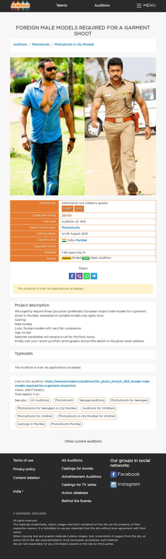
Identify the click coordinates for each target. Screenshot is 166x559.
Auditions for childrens (99, 408)
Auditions (102, 5)
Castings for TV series (79, 484)
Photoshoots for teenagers (129, 400)
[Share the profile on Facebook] (72, 276)
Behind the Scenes (76, 501)
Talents (61, 5)
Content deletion (26, 478)
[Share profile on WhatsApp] (86, 276)
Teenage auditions (92, 400)
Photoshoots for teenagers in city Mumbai (47, 408)
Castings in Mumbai (31, 424)
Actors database (75, 493)
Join (79, 208)
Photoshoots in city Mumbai (74, 44)
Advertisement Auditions (81, 476)
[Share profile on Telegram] (94, 276)
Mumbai (81, 240)
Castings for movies (77, 468)
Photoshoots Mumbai (66, 424)
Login (68, 208)
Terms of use (23, 460)
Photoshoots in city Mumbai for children (87, 416)
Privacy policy (24, 469)
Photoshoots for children (35, 416)
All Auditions (40, 400)
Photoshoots (41, 44)
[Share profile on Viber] (79, 276)
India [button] (17, 491)
